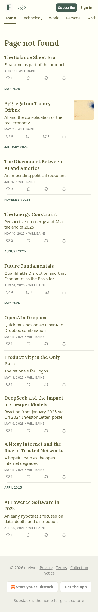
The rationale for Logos (26, 371)
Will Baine (27, 71)
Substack (22, 600)
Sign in (87, 7)
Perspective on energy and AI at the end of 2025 (34, 224)
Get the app (76, 586)
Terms (61, 567)
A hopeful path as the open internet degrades (29, 460)
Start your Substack (34, 586)
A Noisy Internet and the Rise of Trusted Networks (33, 447)
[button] (10, 18)
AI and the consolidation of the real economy (33, 119)
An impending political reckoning (35, 175)
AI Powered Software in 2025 (31, 505)
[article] (49, 67)
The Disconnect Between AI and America (33, 165)
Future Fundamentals (29, 266)
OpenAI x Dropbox (25, 318)
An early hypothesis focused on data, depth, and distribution (33, 518)
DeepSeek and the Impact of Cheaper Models (33, 401)
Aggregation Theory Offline (27, 106)
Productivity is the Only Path (32, 360)
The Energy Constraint (30, 214)
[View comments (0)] (28, 78)
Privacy (46, 567)
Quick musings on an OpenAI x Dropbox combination (33, 327)
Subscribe (66, 7)
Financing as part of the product (34, 64)
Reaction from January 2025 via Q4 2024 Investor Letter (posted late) (34, 414)
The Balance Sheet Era (30, 57)
